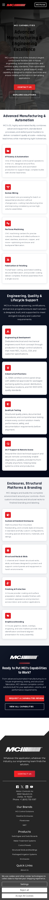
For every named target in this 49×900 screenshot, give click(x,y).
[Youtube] (31, 786)
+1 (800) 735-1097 (28, 799)
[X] (22, 786)
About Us (24, 870)
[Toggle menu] (3, 4)
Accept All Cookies (24, 895)
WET (24, 825)
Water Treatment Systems (24, 841)
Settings (25, 884)
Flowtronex (24, 820)
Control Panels (24, 845)
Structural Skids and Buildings (24, 850)
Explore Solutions (24, 95)
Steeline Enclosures (24, 816)
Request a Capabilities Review (26, 698)
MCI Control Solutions (24, 811)
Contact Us (24, 87)
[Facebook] (17, 786)
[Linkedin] (26, 786)
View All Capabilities (21, 706)
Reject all (24, 890)
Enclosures (24, 859)
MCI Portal (40, 5)
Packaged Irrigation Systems (24, 854)
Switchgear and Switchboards (24, 836)
